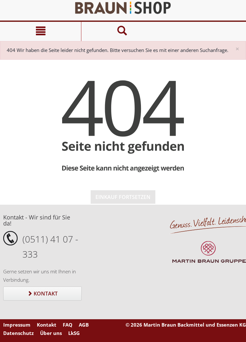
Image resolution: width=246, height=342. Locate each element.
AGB (84, 324)
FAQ (67, 324)
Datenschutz (18, 333)
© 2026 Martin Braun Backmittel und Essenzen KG (186, 324)
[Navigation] (40, 31)
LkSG (74, 333)
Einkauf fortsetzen (123, 197)
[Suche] (121, 31)
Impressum (16, 324)
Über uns (51, 333)
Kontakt (45, 293)
